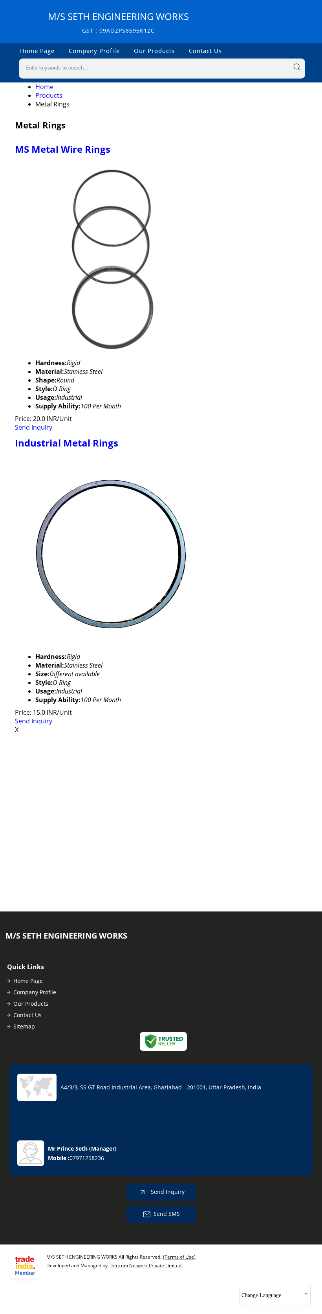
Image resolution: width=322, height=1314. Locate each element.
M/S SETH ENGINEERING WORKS (118, 22)
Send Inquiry (33, 427)
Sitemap (24, 1026)
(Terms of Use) (179, 1257)
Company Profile (94, 51)
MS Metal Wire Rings (62, 149)
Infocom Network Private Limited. (146, 1265)
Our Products (154, 51)
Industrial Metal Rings (66, 442)
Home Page (37, 51)
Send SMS (167, 1213)
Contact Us (205, 51)
